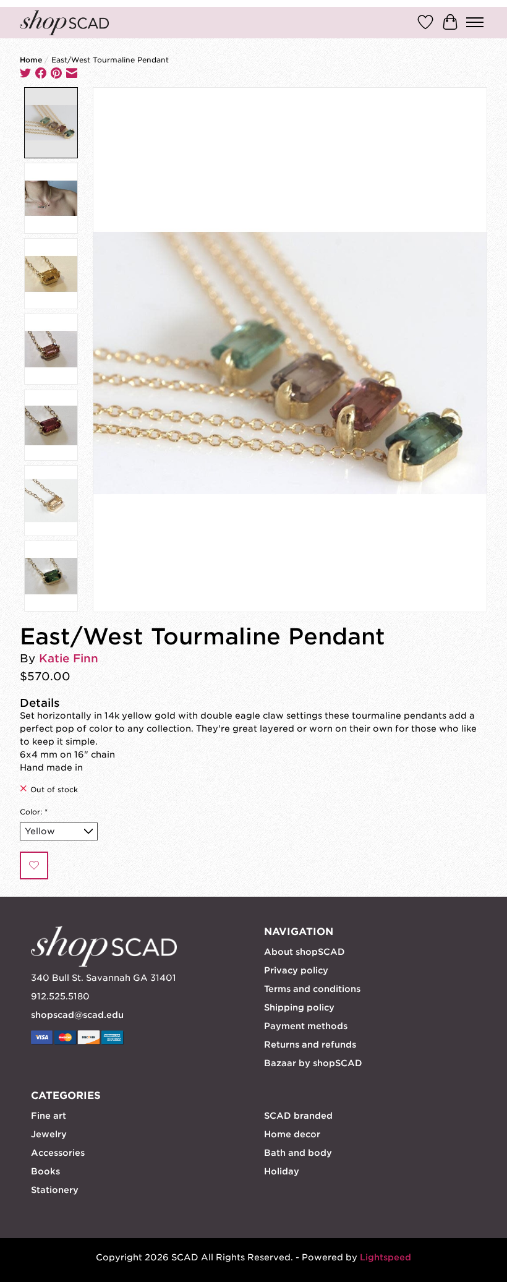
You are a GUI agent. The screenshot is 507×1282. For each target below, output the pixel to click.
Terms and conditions (312, 989)
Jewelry (49, 1134)
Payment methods (305, 1026)
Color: (34, 812)
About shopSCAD (304, 952)
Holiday (281, 1171)
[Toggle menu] (474, 22)
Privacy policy (296, 970)
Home (31, 60)
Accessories (58, 1153)
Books (45, 1171)
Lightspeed (385, 1257)
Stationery (55, 1190)
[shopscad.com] (64, 22)
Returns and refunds (310, 1044)
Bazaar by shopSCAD (313, 1063)
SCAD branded (298, 1116)
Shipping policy (299, 1007)
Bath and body (298, 1153)
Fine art (48, 1116)
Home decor (292, 1134)
